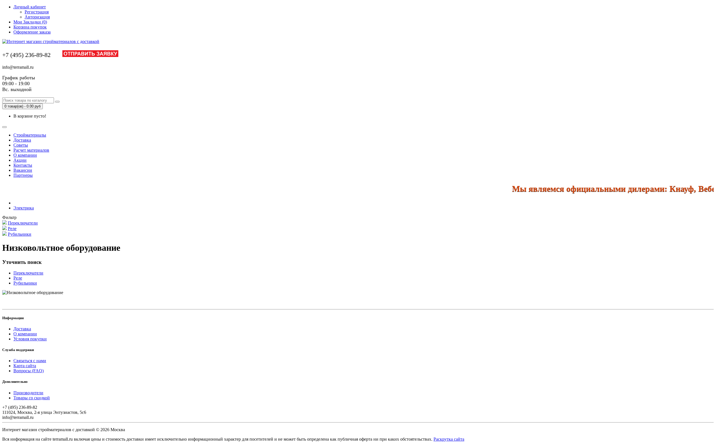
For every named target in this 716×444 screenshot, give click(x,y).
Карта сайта (24, 365)
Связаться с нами (29, 360)
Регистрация (37, 11)
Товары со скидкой (31, 397)
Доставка (22, 140)
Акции (20, 160)
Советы (20, 145)
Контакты (22, 165)
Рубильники (19, 234)
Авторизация (37, 17)
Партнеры (23, 175)
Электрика (23, 208)
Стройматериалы (29, 135)
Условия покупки (30, 338)
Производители (28, 392)
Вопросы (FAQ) (28, 370)
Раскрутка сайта (449, 439)
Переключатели (23, 223)
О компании (25, 155)
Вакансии (22, 170)
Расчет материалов (31, 150)
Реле (12, 228)
